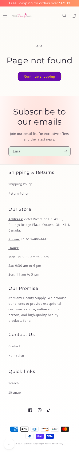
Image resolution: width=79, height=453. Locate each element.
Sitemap (14, 392)
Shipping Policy (20, 184)
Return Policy (18, 193)
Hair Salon (16, 356)
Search (13, 383)
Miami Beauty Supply (34, 444)
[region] (39, 3)
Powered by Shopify (54, 444)
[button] (5, 15)
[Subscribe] (65, 151)
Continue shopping (39, 76)
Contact (14, 346)
